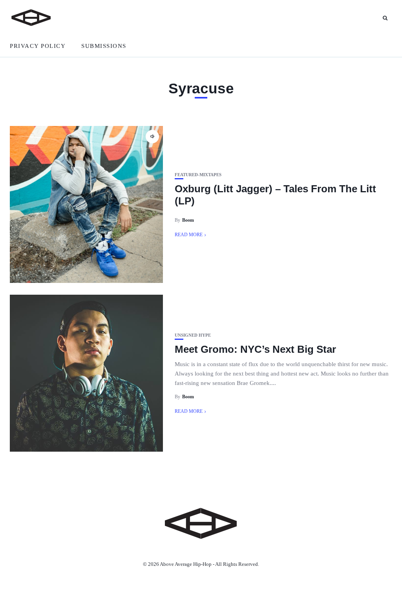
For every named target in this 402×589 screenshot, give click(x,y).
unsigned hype (193, 335)
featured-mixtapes (198, 175)
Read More (189, 234)
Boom (188, 220)
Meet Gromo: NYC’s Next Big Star (255, 349)
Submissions (103, 46)
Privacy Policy (38, 46)
